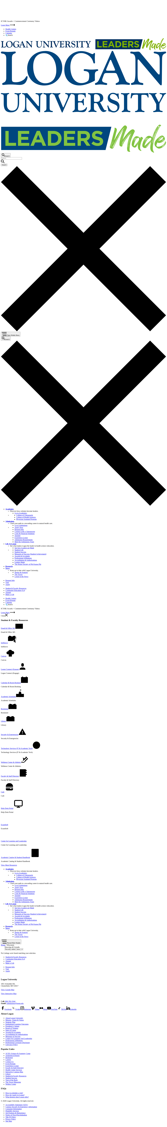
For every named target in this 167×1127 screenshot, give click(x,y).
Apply (7, 584)
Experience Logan (21, 538)
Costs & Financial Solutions (25, 534)
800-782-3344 (10, 1001)
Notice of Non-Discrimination (16, 1115)
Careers (8, 1060)
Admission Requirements (24, 540)
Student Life (19, 550)
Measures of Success (12, 1036)
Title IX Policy (10, 1117)
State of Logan (10, 1030)
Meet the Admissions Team (24, 542)
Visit (7, 582)
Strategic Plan (10, 1022)
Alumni (8, 592)
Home (3, 945)
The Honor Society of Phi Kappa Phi (28, 564)
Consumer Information (13, 1109)
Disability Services (12, 1111)
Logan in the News (21, 577)
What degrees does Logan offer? (17, 1097)
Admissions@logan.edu (15, 1003)
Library (8, 1074)
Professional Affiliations (23, 558)
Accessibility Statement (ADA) (16, 1105)
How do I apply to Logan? (15, 1095)
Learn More (5, 25)
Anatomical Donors (12, 1056)
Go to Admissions (21, 525)
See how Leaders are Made (24, 548)
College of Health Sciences (26, 517)
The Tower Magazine (13, 1082)
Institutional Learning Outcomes (17, 1024)
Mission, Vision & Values (14, 1020)
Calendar (8, 33)
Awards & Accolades (22, 556)
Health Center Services (13, 1070)
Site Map (8, 1121)
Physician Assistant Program (26, 519)
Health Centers (10, 29)
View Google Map (7, 990)
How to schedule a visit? (14, 1093)
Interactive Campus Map (14, 1072)
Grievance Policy (11, 1045)
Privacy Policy (10, 1119)
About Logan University (14, 1018)
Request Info (19, 529)
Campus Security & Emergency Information (21, 1107)
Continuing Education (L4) (15, 590)
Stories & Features (21, 572)
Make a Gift (9, 594)
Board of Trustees (11, 1028)
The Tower (18, 574)
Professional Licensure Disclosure (17, 1043)
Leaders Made (20, 562)
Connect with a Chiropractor (25, 532)
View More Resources (9, 865)
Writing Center (10, 1084)
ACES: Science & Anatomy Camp (17, 1053)
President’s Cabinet (12, 1026)
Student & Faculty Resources (15, 588)
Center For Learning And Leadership (18, 1038)
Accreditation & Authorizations (26, 560)
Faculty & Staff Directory (14, 1068)
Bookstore (9, 1058)
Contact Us (9, 1062)
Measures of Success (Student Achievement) (30, 554)
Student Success (20, 552)
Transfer (17, 536)
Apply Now (19, 527)
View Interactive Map (8, 994)
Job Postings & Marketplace (15, 1113)
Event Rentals (10, 31)
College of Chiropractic (24, 515)
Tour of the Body (11, 1080)
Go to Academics (21, 513)
